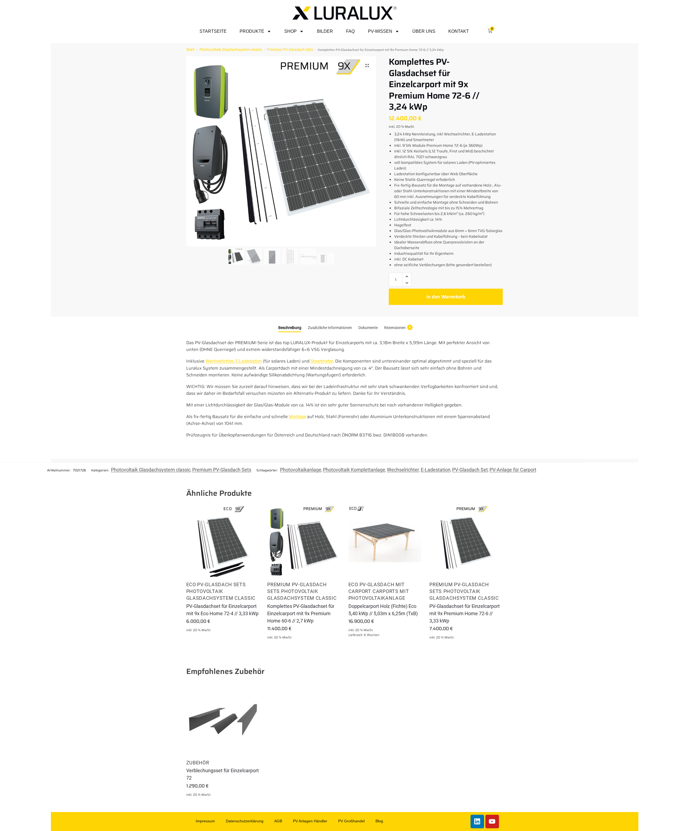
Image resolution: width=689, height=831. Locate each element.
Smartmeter (322, 361)
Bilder (325, 31)
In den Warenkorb (445, 297)
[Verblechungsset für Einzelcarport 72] (222, 720)
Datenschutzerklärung (244, 821)
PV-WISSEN (380, 31)
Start (190, 49)
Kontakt (458, 31)
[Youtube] (492, 821)
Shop (290, 31)
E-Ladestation (249, 361)
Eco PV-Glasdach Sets (216, 584)
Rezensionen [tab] (397, 327)
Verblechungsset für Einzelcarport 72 (222, 774)
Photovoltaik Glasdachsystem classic (231, 49)
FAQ (350, 31)
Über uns (423, 31)
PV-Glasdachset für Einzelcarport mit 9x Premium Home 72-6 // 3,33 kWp (464, 613)
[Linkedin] (477, 821)
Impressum (205, 821)
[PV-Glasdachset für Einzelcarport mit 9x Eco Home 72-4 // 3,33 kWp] (222, 541)
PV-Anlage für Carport (512, 469)
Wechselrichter (219, 361)
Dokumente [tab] (368, 327)
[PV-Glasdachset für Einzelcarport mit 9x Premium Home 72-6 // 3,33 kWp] (465, 541)
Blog (379, 821)
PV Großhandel (351, 821)
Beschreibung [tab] (289, 327)
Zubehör (197, 762)
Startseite (213, 31)
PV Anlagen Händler (310, 821)
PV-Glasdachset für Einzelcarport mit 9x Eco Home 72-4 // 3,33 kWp (222, 609)
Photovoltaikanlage (300, 469)
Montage (297, 416)
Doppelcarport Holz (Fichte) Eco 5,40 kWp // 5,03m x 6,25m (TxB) (383, 609)
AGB (278, 821)
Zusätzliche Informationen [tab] (330, 327)
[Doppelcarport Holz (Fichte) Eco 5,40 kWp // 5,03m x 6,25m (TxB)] (385, 541)
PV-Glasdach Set (470, 469)
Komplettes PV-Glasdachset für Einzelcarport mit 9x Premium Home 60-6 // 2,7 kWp (300, 613)
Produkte (252, 31)
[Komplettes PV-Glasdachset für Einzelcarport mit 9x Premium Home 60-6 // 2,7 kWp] (303, 541)
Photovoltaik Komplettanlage (354, 469)
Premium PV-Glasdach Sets (290, 49)
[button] (367, 65)
